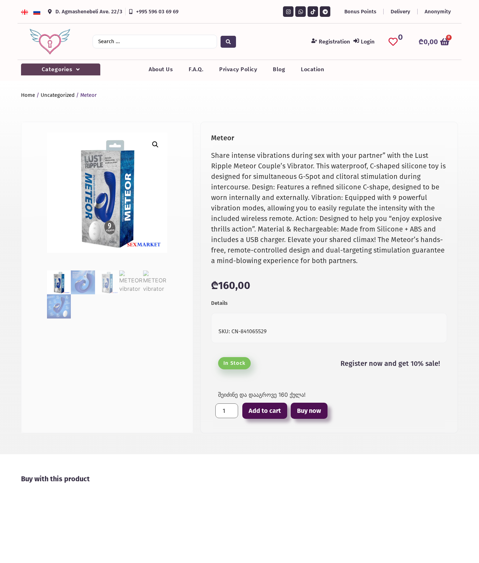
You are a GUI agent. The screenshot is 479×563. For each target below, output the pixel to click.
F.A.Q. (196, 69)
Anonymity (438, 11)
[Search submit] (228, 42)
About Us (161, 69)
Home (28, 95)
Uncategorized (58, 95)
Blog (279, 69)
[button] (155, 144)
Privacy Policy (238, 69)
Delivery (400, 11)
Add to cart (265, 411)
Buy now (309, 411)
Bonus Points (360, 11)
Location (312, 69)
